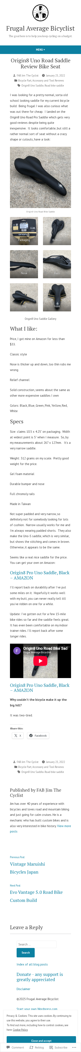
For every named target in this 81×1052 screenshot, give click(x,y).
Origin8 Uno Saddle (32, 85)
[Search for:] (36, 944)
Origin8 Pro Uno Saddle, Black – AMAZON (39, 575)
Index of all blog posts (32, 964)
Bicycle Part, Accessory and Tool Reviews (41, 80)
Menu (47, 49)
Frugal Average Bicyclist (40, 28)
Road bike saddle (54, 85)
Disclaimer (23, 989)
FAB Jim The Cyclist (27, 75)
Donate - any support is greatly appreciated (40, 976)
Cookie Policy (20, 1029)
